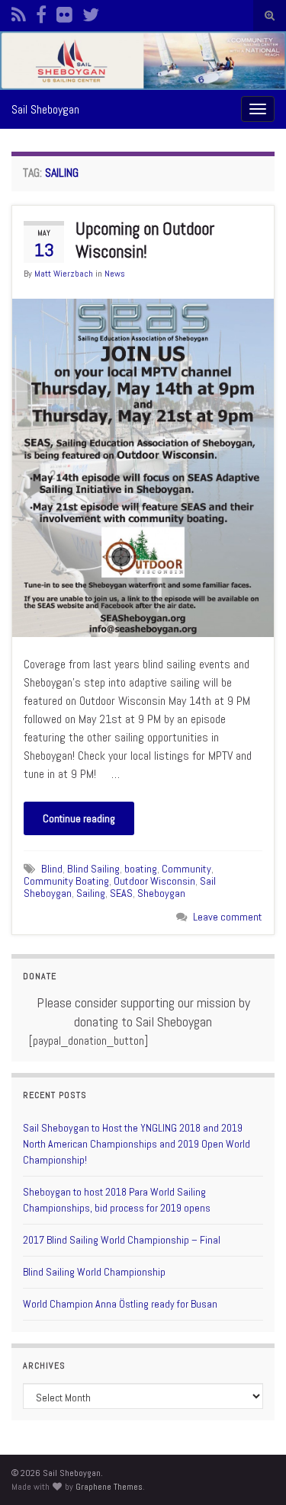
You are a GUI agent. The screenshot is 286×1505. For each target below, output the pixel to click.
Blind (52, 869)
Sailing (90, 893)
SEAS (121, 893)
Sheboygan (161, 893)
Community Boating (66, 881)
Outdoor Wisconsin (154, 881)
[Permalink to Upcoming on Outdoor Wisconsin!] (143, 467)
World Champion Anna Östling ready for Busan (120, 1304)
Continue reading (79, 818)
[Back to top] (252, 1471)
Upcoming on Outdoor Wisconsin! (145, 240)
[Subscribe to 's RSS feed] (18, 12)
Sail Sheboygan (45, 109)
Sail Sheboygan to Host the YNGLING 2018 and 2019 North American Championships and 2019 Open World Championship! (136, 1144)
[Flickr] (64, 12)
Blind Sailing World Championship (94, 1272)
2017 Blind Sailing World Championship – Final (121, 1240)
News (114, 273)
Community (186, 869)
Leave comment (227, 917)
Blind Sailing (93, 869)
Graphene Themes (109, 1487)
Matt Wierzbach (63, 273)
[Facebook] (41, 12)
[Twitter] (90, 12)
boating (140, 869)
